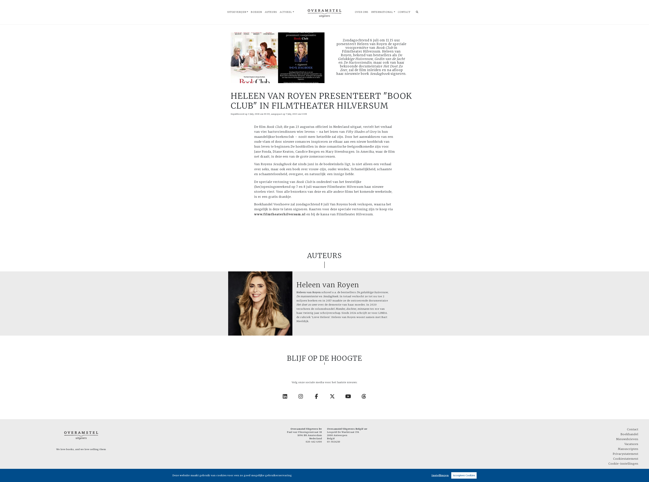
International (382, 12)
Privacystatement (625, 453)
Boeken (256, 12)
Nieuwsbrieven (627, 439)
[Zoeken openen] (417, 12)
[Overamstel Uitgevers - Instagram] (301, 396)
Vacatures (631, 444)
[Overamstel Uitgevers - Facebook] (316, 396)
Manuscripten (628, 449)
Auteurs (271, 12)
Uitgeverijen (236, 12)
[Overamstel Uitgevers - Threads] (364, 396)
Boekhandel (629, 434)
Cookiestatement (625, 458)
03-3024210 (333, 441)
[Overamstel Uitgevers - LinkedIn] (285, 396)
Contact (404, 12)
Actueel (286, 12)
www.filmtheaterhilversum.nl (280, 214)
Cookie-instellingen (623, 463)
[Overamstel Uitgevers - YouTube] (348, 396)
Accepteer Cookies (464, 475)
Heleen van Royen (327, 285)
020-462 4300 (314, 441)
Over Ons (361, 12)
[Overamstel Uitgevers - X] (332, 396)
